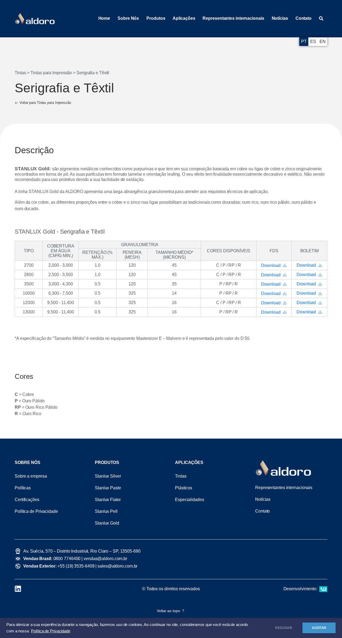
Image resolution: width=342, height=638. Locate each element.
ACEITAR (319, 628)
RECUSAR (283, 628)
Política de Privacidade (50, 631)
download (271, 265)
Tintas (20, 72)
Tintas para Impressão (51, 72)
